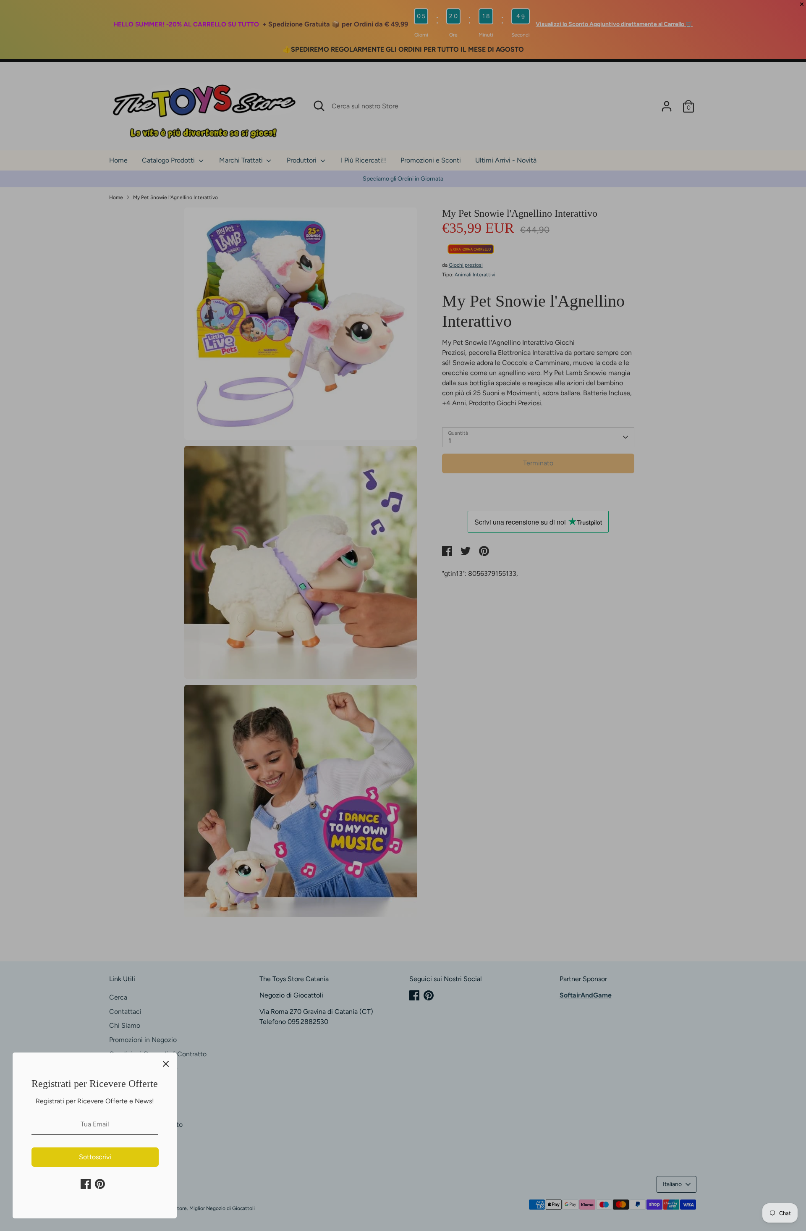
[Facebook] (86, 1184)
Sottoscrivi (95, 1157)
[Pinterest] (100, 1184)
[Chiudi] (166, 1063)
